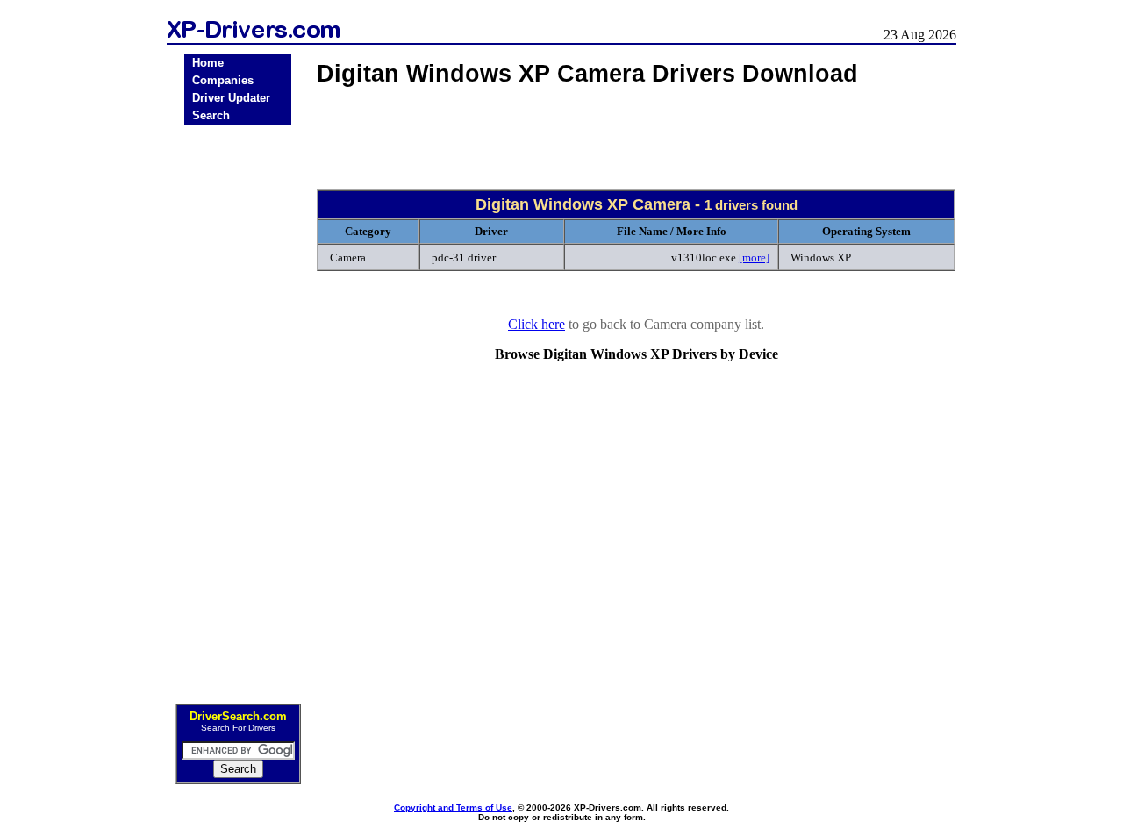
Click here (536, 324)
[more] (754, 257)
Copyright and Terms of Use (453, 807)
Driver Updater (231, 97)
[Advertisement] (238, 409)
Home (208, 62)
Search (211, 115)
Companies (223, 80)
